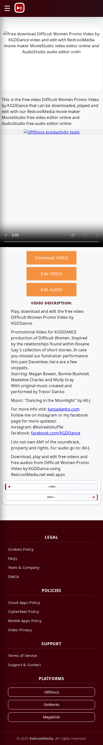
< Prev (52, 486)
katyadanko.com (64, 409)
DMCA (13, 576)
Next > (51, 497)
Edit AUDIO (51, 289)
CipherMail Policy (23, 611)
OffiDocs (51, 692)
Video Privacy (20, 629)
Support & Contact (24, 664)
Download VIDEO (51, 257)
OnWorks (52, 704)
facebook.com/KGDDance (55, 433)
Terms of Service (22, 655)
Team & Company (24, 567)
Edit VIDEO (51, 273)
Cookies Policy (21, 549)
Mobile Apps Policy (25, 620)
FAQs (12, 558)
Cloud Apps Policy (24, 602)
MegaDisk (51, 717)
